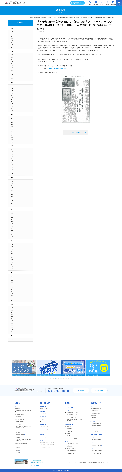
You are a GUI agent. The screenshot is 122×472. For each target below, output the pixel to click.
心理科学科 (43, 413)
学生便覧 (18, 452)
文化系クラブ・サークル (72, 414)
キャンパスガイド (20, 419)
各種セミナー (95, 417)
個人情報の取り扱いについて (95, 462)
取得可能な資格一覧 (96, 408)
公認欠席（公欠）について (73, 443)
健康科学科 (43, 419)
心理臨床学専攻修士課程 (46, 447)
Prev (9, 368)
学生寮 (68, 435)
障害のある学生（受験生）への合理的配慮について (23, 427)
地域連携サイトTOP (96, 445)
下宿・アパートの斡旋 (72, 438)
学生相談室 (69, 431)
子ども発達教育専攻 (45, 437)
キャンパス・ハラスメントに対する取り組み (23, 440)
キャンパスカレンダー (72, 417)
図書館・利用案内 (20, 421)
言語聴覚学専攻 (44, 431)
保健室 (68, 433)
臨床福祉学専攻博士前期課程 (47, 442)
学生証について (70, 453)
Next (113, 368)
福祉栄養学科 (44, 421)
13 (70, 378)
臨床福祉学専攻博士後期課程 (47, 444)
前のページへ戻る (75, 132)
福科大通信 (18, 424)
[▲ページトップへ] (118, 468)
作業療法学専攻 (44, 429)
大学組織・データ (20, 414)
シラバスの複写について (72, 448)
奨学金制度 (69, 428)
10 (65, 378)
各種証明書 (69, 446)
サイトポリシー (69, 462)
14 (71, 378)
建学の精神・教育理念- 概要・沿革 (23, 411)
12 (68, 378)
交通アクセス (19, 416)
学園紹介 (18, 447)
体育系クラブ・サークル (72, 412)
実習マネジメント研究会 (21, 443)
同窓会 (17, 450)
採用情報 (105, 462)
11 (66, 378)
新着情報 (44, 17)
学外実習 (94, 415)
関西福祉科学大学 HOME (35, 17)
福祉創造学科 (44, 408)
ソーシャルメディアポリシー (81, 462)
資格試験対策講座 (96, 413)
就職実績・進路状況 (96, 425)
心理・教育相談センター (97, 450)
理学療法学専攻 (44, 426)
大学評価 (18, 432)
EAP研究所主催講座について (98, 453)
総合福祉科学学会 (20, 434)
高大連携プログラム (96, 439)
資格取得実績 (95, 410)
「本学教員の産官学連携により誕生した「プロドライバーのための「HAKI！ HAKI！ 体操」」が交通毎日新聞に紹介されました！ (86, 17)
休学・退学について (71, 450)
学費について (70, 426)
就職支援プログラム (96, 423)
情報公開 (18, 437)
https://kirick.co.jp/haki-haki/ (58, 68)
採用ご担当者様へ (96, 431)
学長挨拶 (18, 408)
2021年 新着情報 (52, 17)
